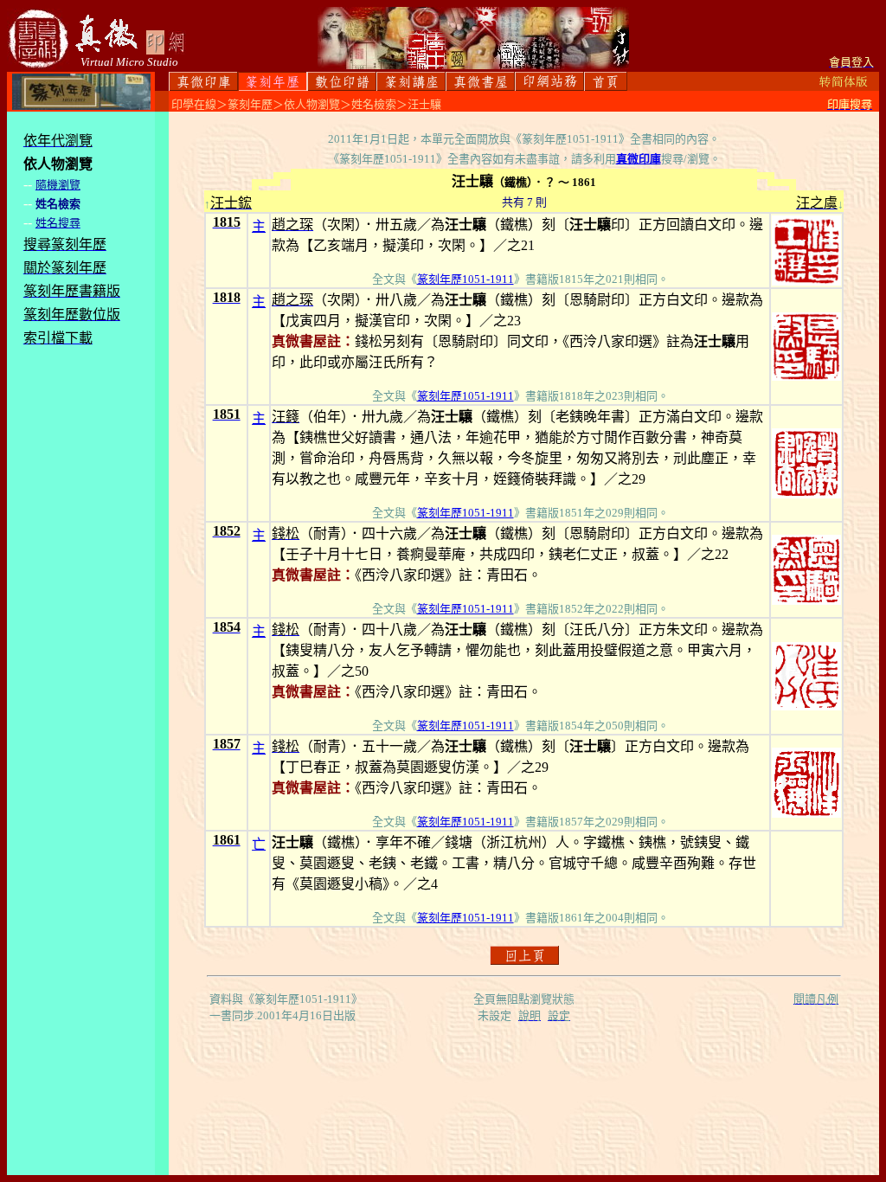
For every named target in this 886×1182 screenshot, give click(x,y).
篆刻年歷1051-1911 (465, 279)
